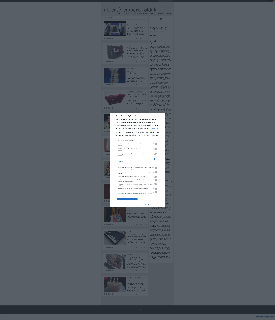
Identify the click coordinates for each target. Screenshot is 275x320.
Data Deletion (129, 204)
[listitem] (137, 140)
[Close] (162, 116)
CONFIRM (127, 199)
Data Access (137, 204)
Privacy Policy (146, 204)
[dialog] (137, 160)
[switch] (155, 144)
